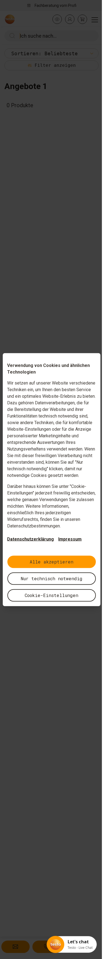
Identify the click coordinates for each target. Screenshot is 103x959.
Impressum (68, 538)
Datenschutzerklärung (28, 538)
